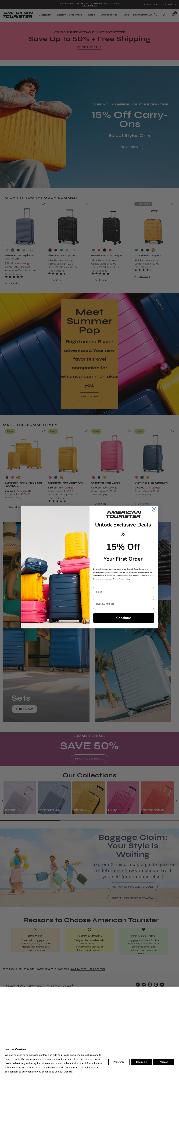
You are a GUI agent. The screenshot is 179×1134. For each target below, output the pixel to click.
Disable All (141, 1062)
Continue (123, 618)
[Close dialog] (154, 509)
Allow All (164, 1062)
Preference (118, 1062)
